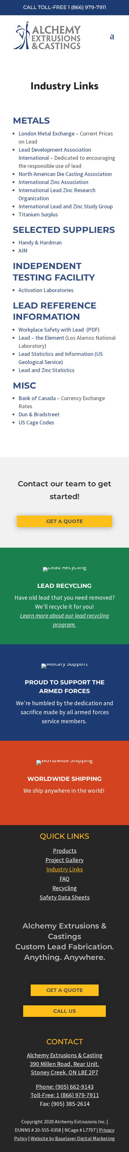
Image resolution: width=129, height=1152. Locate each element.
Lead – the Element (41, 337)
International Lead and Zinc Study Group (65, 206)
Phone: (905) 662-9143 (65, 1086)
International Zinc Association (53, 182)
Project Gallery (64, 861)
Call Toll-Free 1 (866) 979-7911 (64, 7)
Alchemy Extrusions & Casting (64, 1055)
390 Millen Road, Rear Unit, (64, 1064)
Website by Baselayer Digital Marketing (73, 1138)
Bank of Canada (37, 398)
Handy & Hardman (40, 242)
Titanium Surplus (38, 214)
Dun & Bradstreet (38, 414)
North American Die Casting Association (65, 173)
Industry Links (64, 870)
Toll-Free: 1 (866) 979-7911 (64, 1095)
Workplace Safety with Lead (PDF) (59, 329)
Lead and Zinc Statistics (46, 370)
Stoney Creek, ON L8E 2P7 (64, 1072)
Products (64, 851)
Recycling (64, 889)
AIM (23, 250)
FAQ (64, 879)
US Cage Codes (36, 422)
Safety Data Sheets (65, 898)
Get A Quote (64, 521)
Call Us (64, 1011)
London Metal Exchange (46, 133)
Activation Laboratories (46, 290)
